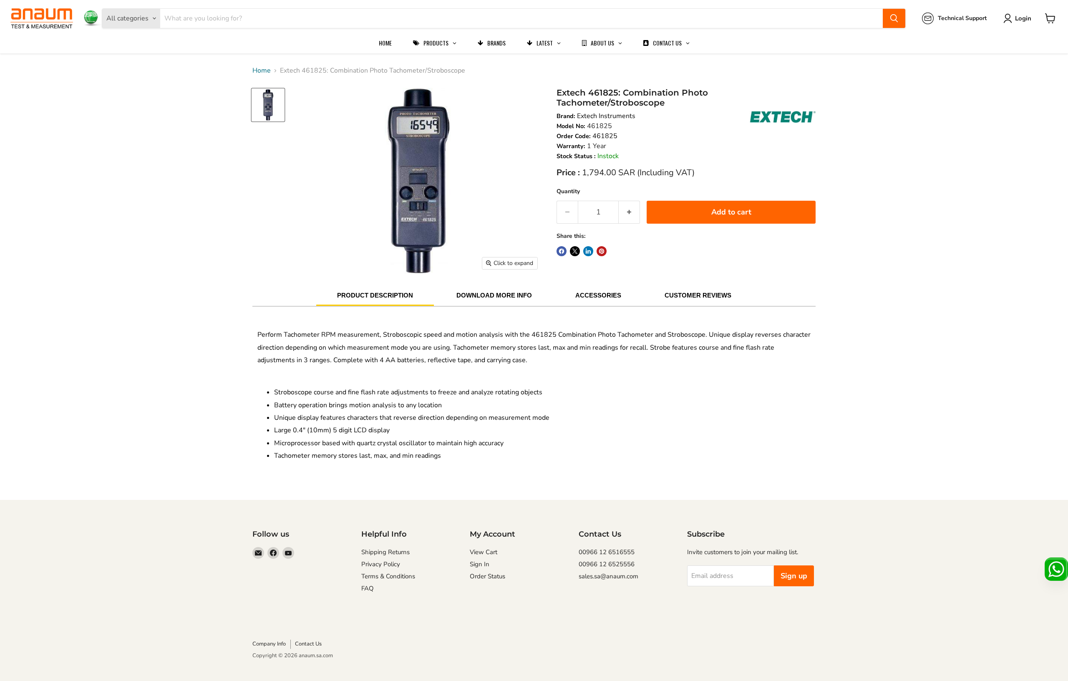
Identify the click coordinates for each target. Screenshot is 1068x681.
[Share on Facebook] (562, 251)
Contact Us (308, 644)
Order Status (487, 576)
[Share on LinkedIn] (588, 251)
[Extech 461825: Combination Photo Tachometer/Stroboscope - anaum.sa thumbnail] (268, 104)
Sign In (479, 564)
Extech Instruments (606, 116)
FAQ (367, 588)
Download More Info (494, 295)
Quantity (568, 191)
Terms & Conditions (388, 576)
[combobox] (521, 18)
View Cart (483, 552)
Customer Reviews (698, 295)
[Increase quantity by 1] (629, 212)
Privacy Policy (380, 564)
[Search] (894, 18)
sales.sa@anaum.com (608, 576)
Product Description (375, 295)
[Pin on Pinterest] (602, 251)
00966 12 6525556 (607, 564)
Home (261, 70)
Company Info (269, 644)
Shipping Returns (385, 552)
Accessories (598, 295)
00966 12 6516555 (607, 552)
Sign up (794, 576)
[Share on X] (575, 251)
